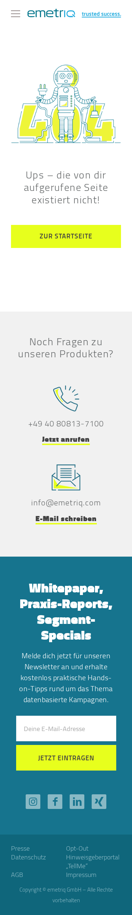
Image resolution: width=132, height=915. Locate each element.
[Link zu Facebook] (55, 801)
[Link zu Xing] (99, 801)
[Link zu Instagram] (33, 801)
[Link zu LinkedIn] (77, 801)
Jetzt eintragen (66, 757)
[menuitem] (38, 848)
